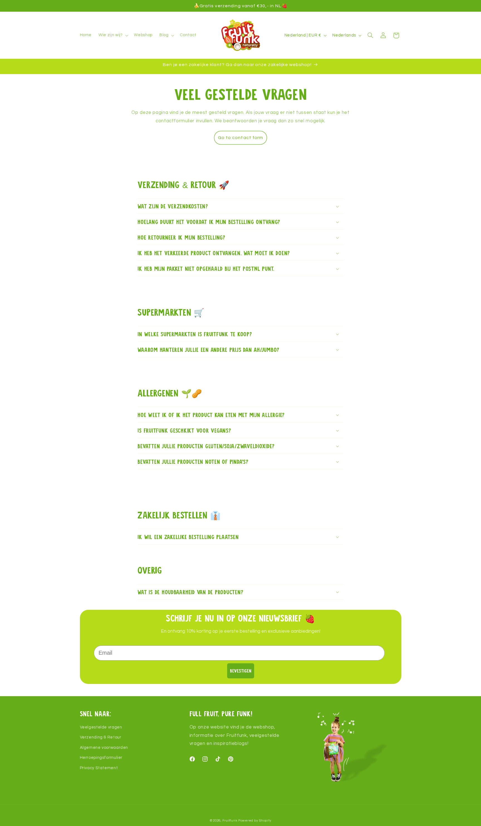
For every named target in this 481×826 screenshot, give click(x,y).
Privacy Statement (99, 768)
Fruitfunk (229, 820)
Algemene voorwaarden (104, 747)
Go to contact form (240, 137)
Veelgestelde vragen (101, 727)
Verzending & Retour (100, 737)
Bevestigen (240, 671)
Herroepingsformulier (101, 758)
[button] (113, 35)
